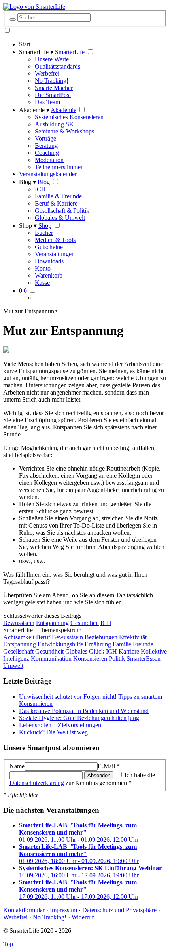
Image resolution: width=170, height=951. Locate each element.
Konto (43, 268)
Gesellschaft (18, 651)
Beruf (43, 637)
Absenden (98, 775)
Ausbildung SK (54, 124)
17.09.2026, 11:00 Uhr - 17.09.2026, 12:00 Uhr (78, 889)
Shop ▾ (28, 225)
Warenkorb (48, 275)
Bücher (44, 232)
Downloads (49, 261)
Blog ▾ (27, 182)
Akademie (63, 110)
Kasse (42, 282)
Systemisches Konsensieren (69, 117)
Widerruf (83, 917)
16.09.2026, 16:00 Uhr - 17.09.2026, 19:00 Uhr (90, 872)
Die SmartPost (53, 94)
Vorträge (45, 138)
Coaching (47, 152)
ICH (105, 622)
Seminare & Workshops (64, 131)
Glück (96, 651)
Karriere (129, 651)
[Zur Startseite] (34, 6)
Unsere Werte (52, 59)
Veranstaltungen (55, 254)
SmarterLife (70, 52)
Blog (44, 182)
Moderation (49, 159)
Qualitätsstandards (57, 66)
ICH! (41, 189)
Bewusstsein (18, 622)
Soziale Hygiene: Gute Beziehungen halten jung (79, 718)
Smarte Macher (54, 87)
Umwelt (13, 665)
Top (8, 944)
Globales (76, 651)
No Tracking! (51, 80)
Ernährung (98, 644)
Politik (117, 658)
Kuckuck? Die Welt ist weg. (54, 732)
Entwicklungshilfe (60, 644)
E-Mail (109, 766)
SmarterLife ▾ (36, 52)
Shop (44, 225)
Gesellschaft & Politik (62, 210)
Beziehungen (101, 637)
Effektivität (133, 637)
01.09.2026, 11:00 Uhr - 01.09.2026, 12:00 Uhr (78, 832)
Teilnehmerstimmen (59, 167)
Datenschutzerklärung (36, 782)
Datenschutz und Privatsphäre (119, 910)
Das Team (47, 102)
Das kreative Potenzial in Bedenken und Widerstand (84, 710)
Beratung (46, 145)
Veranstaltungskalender (48, 174)
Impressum (63, 910)
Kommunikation (51, 658)
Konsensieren (90, 658)
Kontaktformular (24, 910)
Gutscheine (49, 247)
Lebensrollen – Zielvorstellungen (60, 725)
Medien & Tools (55, 239)
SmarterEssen (144, 658)
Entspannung (52, 622)
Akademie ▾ (34, 110)
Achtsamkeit (18, 637)
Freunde (143, 644)
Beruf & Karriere (56, 203)
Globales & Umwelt (60, 217)
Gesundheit (84, 622)
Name (17, 766)
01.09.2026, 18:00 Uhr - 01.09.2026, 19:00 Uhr (79, 853)
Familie (122, 644)
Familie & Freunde (58, 196)
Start (24, 44)
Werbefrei (47, 73)
